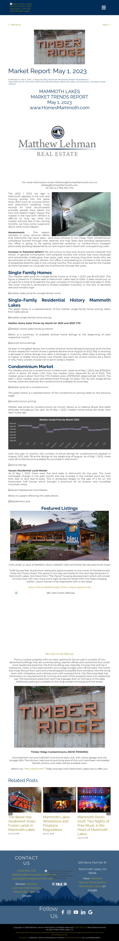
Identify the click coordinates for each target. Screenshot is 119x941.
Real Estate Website (73, 937)
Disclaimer (23, 937)
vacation (12, 84)
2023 (15, 82)
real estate (94, 82)
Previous (16, 24)
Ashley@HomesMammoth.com (32, 878)
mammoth (29, 82)
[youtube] (76, 912)
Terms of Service (95, 932)
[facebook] (62, 912)
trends (102, 82)
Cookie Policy (80, 932)
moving (79, 82)
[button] (10, 813)
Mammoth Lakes (67, 82)
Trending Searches (60, 935)
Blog (45, 79)
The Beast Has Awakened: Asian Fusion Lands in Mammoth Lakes (21, 823)
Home (21, 82)
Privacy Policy (67, 932)
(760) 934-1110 (27, 870)
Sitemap (19, 932)
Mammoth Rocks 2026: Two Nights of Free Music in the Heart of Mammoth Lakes (93, 825)
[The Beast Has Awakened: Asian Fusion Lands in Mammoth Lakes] (24, 788)
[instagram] (69, 912)
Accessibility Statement (49, 932)
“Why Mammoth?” (34, 768)
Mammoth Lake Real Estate (47, 82)
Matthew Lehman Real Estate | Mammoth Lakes (26, 887)
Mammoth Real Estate (58, 79)
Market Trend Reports (78, 79)
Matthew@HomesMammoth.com (34, 874)
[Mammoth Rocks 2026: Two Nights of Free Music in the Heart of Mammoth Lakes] (94, 788)
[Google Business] (90, 912)
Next (105, 24)
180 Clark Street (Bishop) (59, 654)
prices (86, 82)
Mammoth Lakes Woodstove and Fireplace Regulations (56, 823)
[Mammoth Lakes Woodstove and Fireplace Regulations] (59, 788)
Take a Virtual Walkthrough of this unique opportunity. (59, 587)
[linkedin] (83, 912)
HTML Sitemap (31, 932)
